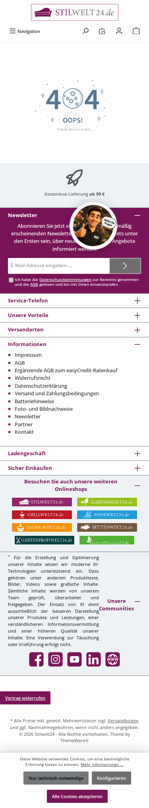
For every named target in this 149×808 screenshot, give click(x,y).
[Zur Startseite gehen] (74, 12)
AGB (34, 284)
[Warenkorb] (136, 31)
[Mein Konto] (119, 31)
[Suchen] (85, 31)
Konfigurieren (111, 778)
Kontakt (24, 431)
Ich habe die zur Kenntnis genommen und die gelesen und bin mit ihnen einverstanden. (77, 282)
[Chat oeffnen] (93, 225)
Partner (24, 424)
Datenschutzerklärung (41, 385)
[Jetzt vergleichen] (102, 31)
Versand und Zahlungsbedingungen (57, 393)
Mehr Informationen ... (102, 764)
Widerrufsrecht (32, 377)
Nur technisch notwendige (56, 778)
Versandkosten (123, 720)
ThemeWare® (74, 740)
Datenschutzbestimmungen (65, 279)
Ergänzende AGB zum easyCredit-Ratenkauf (66, 370)
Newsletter (28, 416)
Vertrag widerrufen (25, 698)
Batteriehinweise (34, 401)
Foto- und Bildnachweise (44, 408)
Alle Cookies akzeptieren (77, 796)
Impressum (28, 354)
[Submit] (125, 266)
